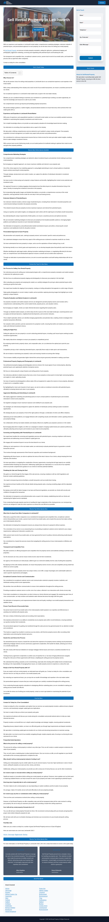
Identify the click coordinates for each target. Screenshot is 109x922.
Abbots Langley (43, 890)
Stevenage (11, 834)
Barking (25, 834)
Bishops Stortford (10, 907)
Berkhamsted (43, 894)
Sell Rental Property (10, 50)
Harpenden (8, 896)
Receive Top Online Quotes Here (38, 509)
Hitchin (5, 834)
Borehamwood (43, 896)
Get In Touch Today (38, 67)
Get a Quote (37, 29)
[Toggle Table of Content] (19, 73)
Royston (7, 892)
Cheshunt (42, 892)
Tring (40, 898)
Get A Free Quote (38, 878)
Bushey (41, 904)
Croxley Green (43, 905)
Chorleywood (43, 907)
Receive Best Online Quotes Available (38, 150)
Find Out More (38, 698)
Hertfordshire (43, 900)
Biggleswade (18, 834)
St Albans (8, 904)
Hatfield (7, 902)
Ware (6, 898)
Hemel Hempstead (10, 911)
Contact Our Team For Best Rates (38, 264)
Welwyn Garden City (11, 894)
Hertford (7, 900)
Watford (41, 902)
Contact (102, 2)
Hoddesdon (8, 905)
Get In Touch (90, 68)
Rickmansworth (43, 909)
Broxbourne (8, 909)
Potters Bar (42, 888)
